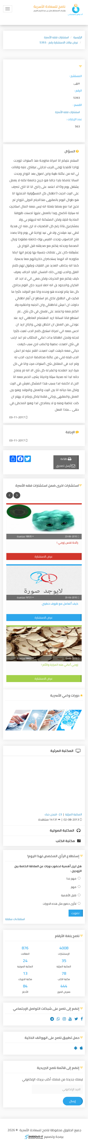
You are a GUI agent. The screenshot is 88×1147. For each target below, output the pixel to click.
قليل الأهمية (68, 895)
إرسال (72, 1101)
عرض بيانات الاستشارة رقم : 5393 (58, 42)
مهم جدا (71, 878)
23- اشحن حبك (53, 814)
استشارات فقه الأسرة (56, 37)
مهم (73, 887)
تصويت (75, 913)
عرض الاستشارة (44, 556)
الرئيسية (77, 37)
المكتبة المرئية (62, 751)
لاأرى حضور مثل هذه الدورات (59, 903)
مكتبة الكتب (66, 841)
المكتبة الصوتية (62, 830)
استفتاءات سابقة (15, 919)
